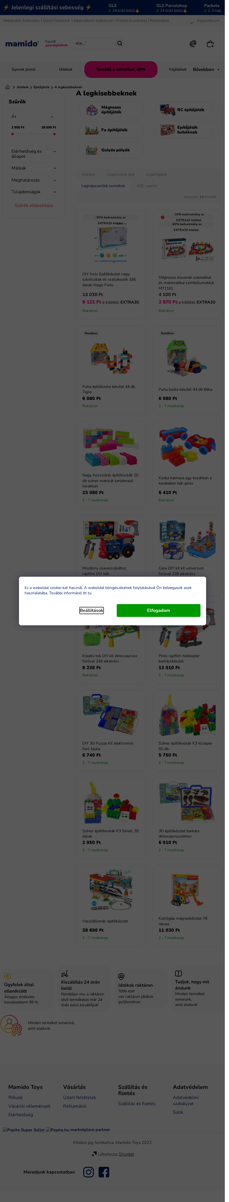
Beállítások (91, 610)
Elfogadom (158, 610)
